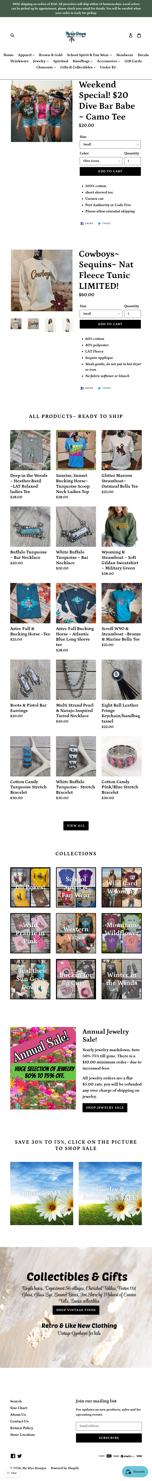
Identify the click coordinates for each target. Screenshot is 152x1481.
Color (84, 153)
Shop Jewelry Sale (105, 1107)
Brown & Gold (50, 55)
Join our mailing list (96, 1401)
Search (16, 1401)
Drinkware (19, 61)
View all (76, 826)
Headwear (124, 55)
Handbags (81, 61)
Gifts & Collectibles (76, 67)
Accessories (107, 61)
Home (9, 55)
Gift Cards (133, 61)
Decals (143, 55)
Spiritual (60, 61)
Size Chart (18, 1408)
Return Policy (21, 1428)
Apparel (25, 55)
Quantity (131, 153)
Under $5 (108, 67)
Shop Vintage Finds (76, 1310)
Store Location (22, 1435)
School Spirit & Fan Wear (88, 55)
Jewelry (39, 61)
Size (83, 137)
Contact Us (19, 1421)
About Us (18, 1415)
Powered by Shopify (65, 1468)
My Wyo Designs (34, 1468)
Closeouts (44, 67)
